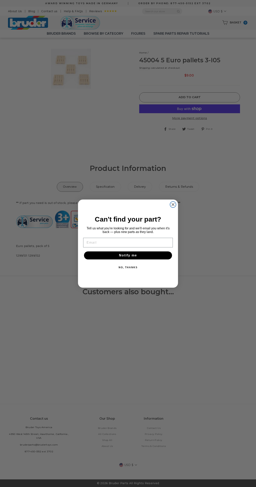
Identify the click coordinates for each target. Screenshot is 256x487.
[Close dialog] (173, 205)
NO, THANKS (128, 267)
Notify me (128, 255)
